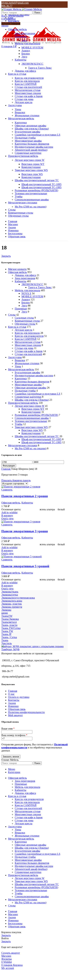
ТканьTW (6, 616)
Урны (18, 109)
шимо (4, 612)
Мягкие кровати (17, 269)
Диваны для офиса (25, 70)
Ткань (4, 640)
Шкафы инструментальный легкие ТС (37, 180)
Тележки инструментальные (31, 193)
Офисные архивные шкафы (30, 125)
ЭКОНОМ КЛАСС (32, 63)
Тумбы (18, 196)
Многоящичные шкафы (28, 140)
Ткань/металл (9, 622)
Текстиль (6, 643)
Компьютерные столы (27, 320)
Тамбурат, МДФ (10, 649)
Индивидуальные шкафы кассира (34, 146)
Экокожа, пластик (11, 603)
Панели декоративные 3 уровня (24, 531)
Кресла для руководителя (29, 77)
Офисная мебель (17, 272)
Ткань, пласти (9, 625)
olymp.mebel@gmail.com (15, 2)
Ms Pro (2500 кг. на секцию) (30, 206)
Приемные (21, 36)
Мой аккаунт (15, 715)
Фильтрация (9, 465)
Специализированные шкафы (32, 199)
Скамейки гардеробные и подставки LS (37, 134)
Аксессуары (15, 357)
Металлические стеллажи (22, 445)
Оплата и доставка (18, 697)
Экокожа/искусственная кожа (18, 597)
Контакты (13, 700)
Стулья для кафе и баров (29, 96)
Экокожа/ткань (9, 591)
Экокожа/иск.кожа (11, 600)
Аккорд (25, 50)
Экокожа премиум (11, 606)
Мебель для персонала (27, 43)
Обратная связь (16, 709)
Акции (12, 703)
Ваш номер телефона (14, 735)
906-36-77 (6, 5)
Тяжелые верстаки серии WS (31, 170)
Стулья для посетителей (28, 87)
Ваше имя (8, 728)
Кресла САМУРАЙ (26, 84)
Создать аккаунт (10, 952)
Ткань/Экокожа (10, 619)
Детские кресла (23, 102)
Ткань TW (7, 631)
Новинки (13, 706)
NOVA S (26, 293)
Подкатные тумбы (25, 137)
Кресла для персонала (27, 81)
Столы (12, 314)
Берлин (25, 53)
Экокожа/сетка (9, 594)
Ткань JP (6, 634)
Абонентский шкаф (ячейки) (31, 149)
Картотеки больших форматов (32, 143)
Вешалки (20, 112)
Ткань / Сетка (9, 637)
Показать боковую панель (16, 480)
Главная (6, 468)
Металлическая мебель (21, 369)
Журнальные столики (27, 115)
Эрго (24, 40)
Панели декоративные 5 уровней (25, 566)
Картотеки (21, 122)
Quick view (7, 518)
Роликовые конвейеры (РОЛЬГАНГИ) (36, 190)
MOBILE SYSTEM (32, 47)
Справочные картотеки (28, 152)
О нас (11, 694)
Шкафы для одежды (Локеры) (32, 128)
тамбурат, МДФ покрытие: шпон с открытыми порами (32, 646)
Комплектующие (31, 167)
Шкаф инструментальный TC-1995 (41, 187)
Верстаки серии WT (32, 164)
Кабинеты (20, 59)
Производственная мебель (23, 402)
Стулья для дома (24, 99)
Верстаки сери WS (32, 174)
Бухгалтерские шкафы (27, 131)
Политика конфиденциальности (26, 712)
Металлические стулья (27, 90)
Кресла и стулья (17, 326)
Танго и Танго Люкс (40, 67)
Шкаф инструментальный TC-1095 (41, 184)
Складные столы (24, 317)
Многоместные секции (28, 93)
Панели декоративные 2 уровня (24, 496)
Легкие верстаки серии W (29, 160)
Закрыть (6, 255)
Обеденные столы (25, 323)
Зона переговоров (25, 33)
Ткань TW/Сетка (10, 628)
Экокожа (6, 609)
